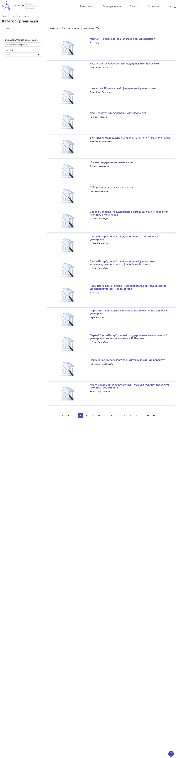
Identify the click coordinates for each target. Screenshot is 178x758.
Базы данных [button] (110, 6)
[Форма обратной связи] (171, 754)
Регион (9, 50)
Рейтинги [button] (86, 6)
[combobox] (23, 54)
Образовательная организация (21, 40)
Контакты (154, 6)
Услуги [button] (134, 6)
